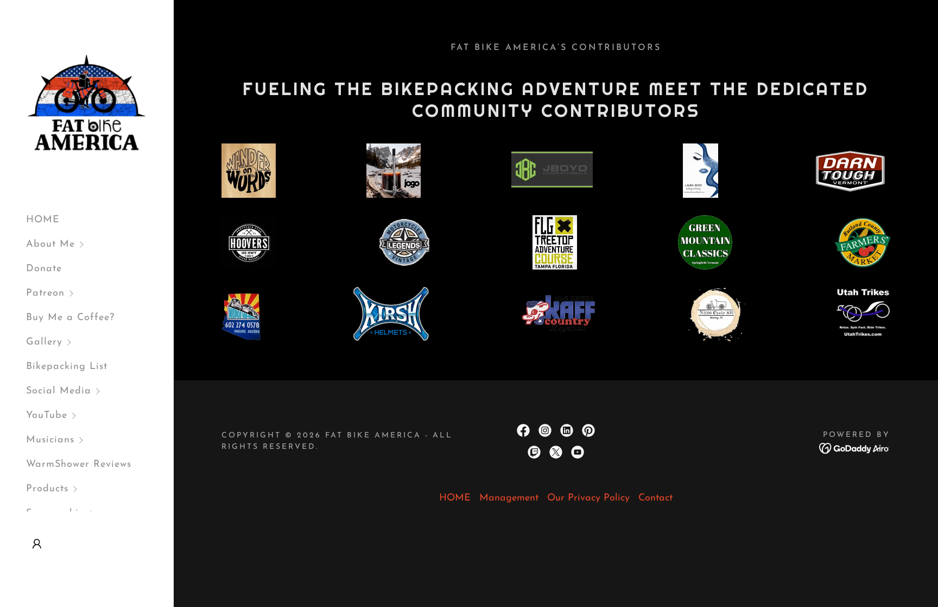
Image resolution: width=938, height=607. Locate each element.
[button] (100, 245)
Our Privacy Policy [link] (588, 498)
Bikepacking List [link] (66, 367)
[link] (87, 103)
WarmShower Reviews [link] (78, 465)
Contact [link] (655, 498)
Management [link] (508, 498)
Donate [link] (44, 269)
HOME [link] (43, 220)
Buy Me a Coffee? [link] (70, 318)
